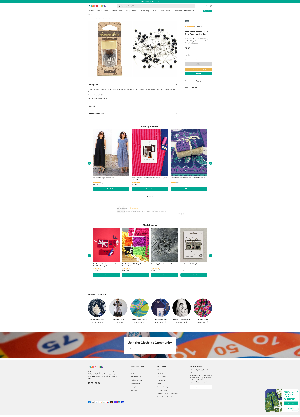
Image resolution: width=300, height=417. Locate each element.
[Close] (297, 391)
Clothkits (91, 11)
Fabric (132, 373)
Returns (190, 409)
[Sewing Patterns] (118, 308)
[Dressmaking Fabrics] (139, 308)
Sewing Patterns (131, 11)
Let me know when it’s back (198, 70)
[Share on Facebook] (193, 87)
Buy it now (198, 73)
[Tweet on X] (190, 87)
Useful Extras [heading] (150, 225)
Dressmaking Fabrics (139, 319)
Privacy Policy (209, 409)
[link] (150, 210)
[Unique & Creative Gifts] (181, 308)
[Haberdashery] (203, 308)
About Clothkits (161, 377)
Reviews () (200, 26)
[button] (211, 6)
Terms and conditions (199, 409)
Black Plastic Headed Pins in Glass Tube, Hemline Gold (102, 18)
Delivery (184, 409)
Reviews (159, 383)
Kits (98, 11)
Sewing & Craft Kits (97, 319)
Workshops (178, 11)
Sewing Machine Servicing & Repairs (167, 394)
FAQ (158, 370)
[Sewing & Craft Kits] (97, 308)
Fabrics (106, 11)
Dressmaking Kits (161, 319)
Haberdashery (144, 11)
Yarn (154, 11)
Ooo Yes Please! (291, 403)
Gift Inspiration (189, 11)
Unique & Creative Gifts (181, 319)
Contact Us (160, 373)
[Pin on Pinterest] (196, 87)
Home (89, 18)
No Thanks (291, 408)
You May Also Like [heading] (150, 126)
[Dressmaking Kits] (160, 308)
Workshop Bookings (163, 387)
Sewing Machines (165, 11)
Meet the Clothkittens (163, 380)
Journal (90, 14)
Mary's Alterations (162, 390)
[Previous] (89, 163)
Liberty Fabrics (117, 11)
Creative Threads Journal (164, 397)
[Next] (210, 163)
